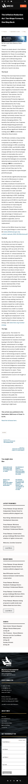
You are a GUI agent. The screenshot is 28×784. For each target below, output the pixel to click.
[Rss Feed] (2, 1)
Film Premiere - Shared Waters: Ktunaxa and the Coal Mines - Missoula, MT (13, 635)
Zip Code (4, 764)
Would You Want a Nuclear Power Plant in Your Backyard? (7, 482)
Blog (24, 31)
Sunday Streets (8, 642)
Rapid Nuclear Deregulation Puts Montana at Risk (7, 469)
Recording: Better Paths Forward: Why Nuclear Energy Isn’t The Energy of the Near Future (20, 484)
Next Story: (18, 449)
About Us (4, 716)
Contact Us (4, 727)
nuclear (4, 432)
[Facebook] (5, 1)
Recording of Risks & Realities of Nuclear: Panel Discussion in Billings (20, 470)
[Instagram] (8, 1)
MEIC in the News (6, 725)
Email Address (6, 742)
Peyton (5, 31)
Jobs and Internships (7, 723)
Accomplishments (6, 718)
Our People (4, 721)
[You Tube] (11, 1)
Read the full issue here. (9, 420)
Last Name (5, 757)
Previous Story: (9, 441)
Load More (8, 548)
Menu (23, 6)
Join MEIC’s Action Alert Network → (10, 704)
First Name (5, 749)
